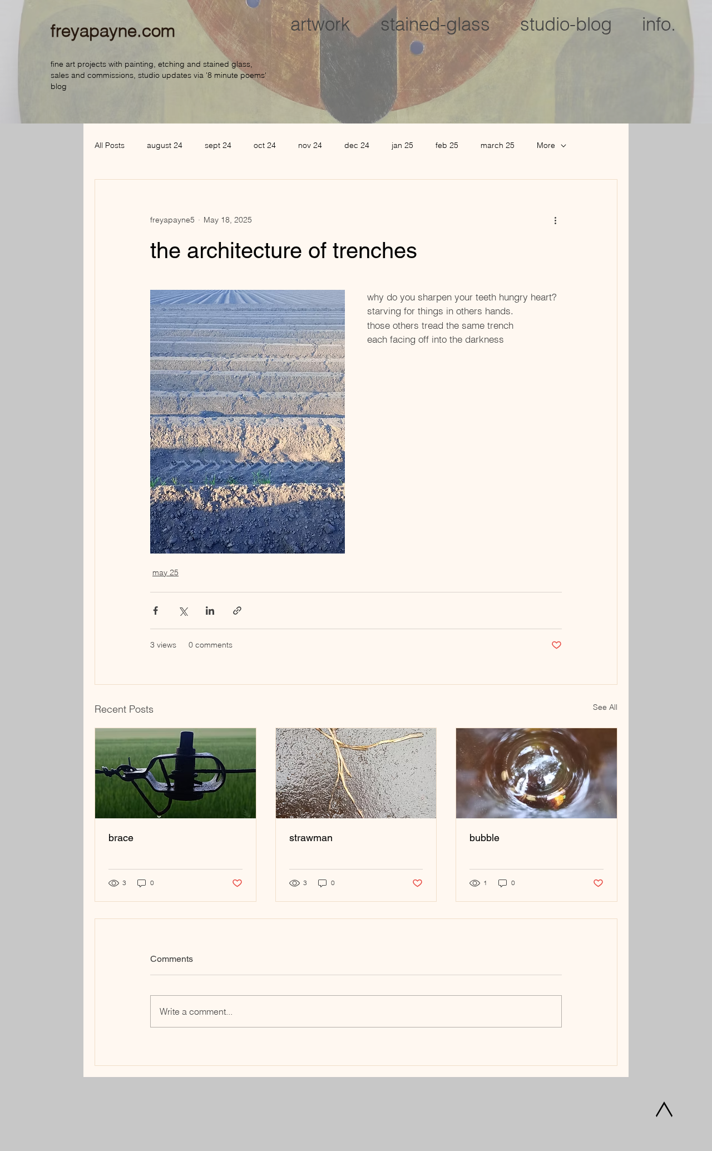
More (546, 145)
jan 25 (402, 145)
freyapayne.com (113, 30)
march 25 (498, 145)
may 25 (165, 572)
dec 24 (356, 145)
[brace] (175, 773)
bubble (484, 837)
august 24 (164, 145)
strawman (311, 837)
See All (605, 707)
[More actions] (555, 219)
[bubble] (536, 773)
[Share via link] (237, 610)
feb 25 (447, 145)
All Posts (110, 145)
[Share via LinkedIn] (210, 610)
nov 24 (310, 145)
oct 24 (265, 145)
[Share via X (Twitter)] (182, 610)
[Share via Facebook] (155, 610)
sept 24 (218, 145)
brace (121, 837)
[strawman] (356, 773)
